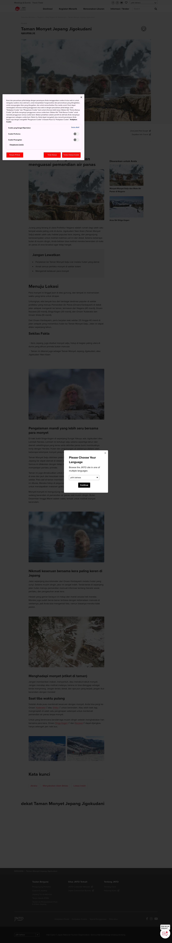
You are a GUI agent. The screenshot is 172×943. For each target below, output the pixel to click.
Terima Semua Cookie (71, 155)
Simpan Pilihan (14, 155)
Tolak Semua (52, 155)
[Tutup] (81, 97)
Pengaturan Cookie (17, 145)
